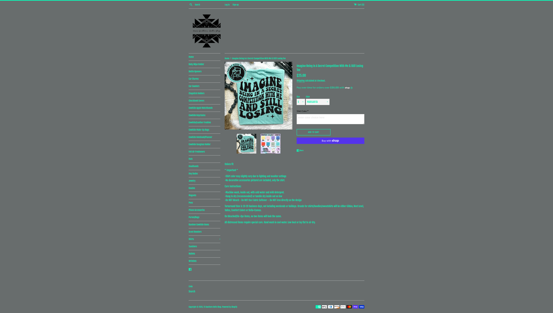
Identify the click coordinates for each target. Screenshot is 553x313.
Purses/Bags (194, 217)
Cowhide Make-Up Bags (199, 129)
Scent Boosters (195, 231)
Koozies (192, 188)
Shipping (301, 80)
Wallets (192, 253)
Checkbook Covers (196, 100)
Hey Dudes (193, 173)
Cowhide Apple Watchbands (201, 107)
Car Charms (194, 78)
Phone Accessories (197, 210)
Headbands (193, 166)
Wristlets (192, 261)
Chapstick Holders (196, 93)
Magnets (192, 195)
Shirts (204, 239)
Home (191, 56)
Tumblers (193, 246)
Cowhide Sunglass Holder (200, 144)
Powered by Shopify (229, 307)
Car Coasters (194, 86)
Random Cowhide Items (199, 224)
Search (192, 291)
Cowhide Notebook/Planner (200, 137)
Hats (191, 158)
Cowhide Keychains (197, 115)
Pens (191, 202)
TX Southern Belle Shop (212, 307)
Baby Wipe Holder (196, 64)
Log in (227, 4)
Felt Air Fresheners (197, 151)
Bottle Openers (195, 71)
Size (298, 96)
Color (308, 96)
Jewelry (192, 180)
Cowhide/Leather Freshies (200, 122)
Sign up (236, 4)
